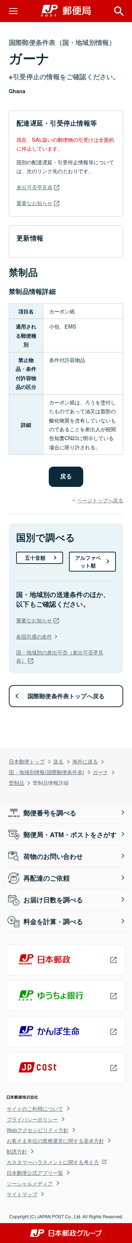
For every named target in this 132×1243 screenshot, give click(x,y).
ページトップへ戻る (100, 500)
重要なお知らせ (34, 203)
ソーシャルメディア (30, 1183)
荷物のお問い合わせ (53, 856)
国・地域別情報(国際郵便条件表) (46, 772)
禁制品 (16, 782)
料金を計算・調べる (53, 921)
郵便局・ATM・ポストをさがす (70, 834)
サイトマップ (22, 1194)
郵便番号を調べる (49, 813)
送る (58, 761)
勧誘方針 (17, 1151)
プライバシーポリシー (32, 1119)
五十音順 (35, 557)
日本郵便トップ (27, 761)
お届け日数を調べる (53, 900)
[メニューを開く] (13, 11)
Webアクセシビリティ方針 (38, 1130)
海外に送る (85, 761)
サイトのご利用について (35, 1108)
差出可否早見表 (34, 187)
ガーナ (100, 772)
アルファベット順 (88, 561)
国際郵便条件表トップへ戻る (66, 696)
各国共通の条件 (34, 636)
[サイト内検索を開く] (118, 11)
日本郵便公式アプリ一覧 (35, 1172)
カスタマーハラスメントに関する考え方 (53, 1162)
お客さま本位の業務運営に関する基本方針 (55, 1140)
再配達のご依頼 (46, 878)
